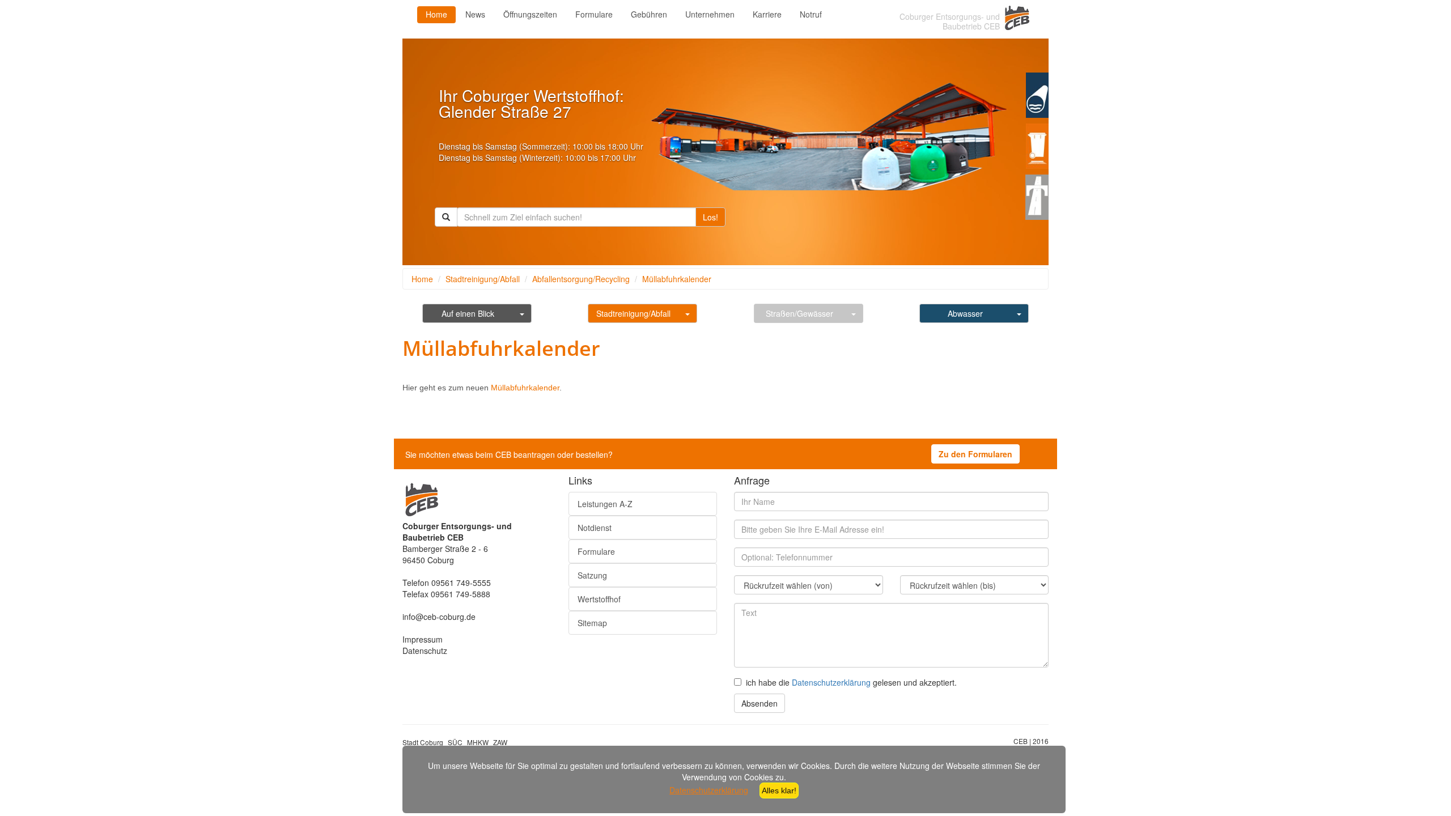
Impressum (422, 639)
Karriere (767, 14)
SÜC (455, 742)
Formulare (594, 14)
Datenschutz (424, 650)
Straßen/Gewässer (799, 313)
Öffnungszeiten (530, 14)
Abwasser (965, 313)
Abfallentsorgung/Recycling (581, 278)
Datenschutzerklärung (831, 682)
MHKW (478, 742)
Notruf (811, 14)
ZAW (500, 742)
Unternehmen (710, 14)
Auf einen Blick (468, 313)
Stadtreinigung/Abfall (483, 278)
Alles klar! (779, 790)
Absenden (759, 703)
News (475, 14)
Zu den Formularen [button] (975, 454)
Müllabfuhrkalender (676, 278)
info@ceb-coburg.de (439, 616)
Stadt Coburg (422, 742)
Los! (710, 217)
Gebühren (649, 14)
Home (436, 14)
